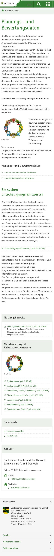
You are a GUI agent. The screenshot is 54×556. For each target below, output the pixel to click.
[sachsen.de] (8, 3)
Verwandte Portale (12, 542)
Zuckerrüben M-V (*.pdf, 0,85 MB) (21, 386)
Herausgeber (9, 502)
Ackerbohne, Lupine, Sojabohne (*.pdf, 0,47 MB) (28, 391)
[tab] (27, 502)
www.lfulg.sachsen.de (20, 488)
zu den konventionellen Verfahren (20, 172)
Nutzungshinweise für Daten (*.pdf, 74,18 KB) (26, 326)
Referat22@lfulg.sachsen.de (23, 479)
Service (6, 535)
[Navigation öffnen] (29, 4)
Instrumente (12, 436)
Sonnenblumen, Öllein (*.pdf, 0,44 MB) (23, 409)
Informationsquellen (15, 431)
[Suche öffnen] (38, 4)
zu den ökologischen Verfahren (19, 178)
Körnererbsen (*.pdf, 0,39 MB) (20, 405)
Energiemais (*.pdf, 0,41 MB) (19, 400)
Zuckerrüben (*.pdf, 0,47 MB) (19, 381)
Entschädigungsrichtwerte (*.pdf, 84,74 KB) (24, 248)
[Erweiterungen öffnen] (48, 4)
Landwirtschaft (12, 10)
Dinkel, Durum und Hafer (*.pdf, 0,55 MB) (25, 395)
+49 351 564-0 (24, 519)
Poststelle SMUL (25, 524)
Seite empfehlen (10, 548)
